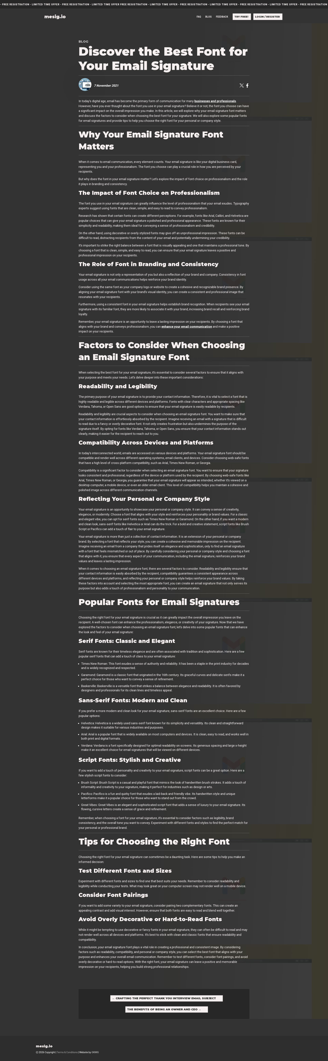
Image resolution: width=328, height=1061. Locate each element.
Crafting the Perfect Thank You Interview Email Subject (164, 998)
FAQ (199, 16)
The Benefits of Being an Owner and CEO (164, 1009)
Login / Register (267, 16)
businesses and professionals (215, 101)
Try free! (241, 16)
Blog (208, 16)
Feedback (222, 16)
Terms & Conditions (67, 1052)
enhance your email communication (186, 326)
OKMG (95, 1052)
